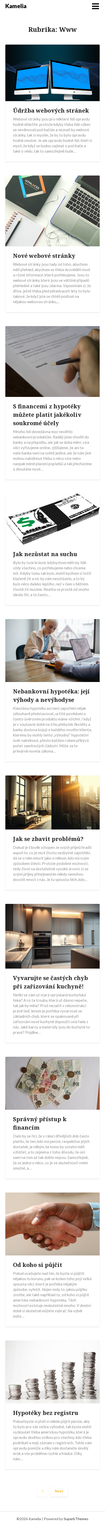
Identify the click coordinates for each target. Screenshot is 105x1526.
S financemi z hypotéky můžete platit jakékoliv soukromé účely (47, 414)
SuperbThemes (76, 1519)
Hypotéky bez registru (45, 1412)
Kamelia (16, 6)
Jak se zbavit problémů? (48, 838)
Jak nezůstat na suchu (45, 554)
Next (59, 1491)
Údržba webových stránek (51, 110)
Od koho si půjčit (37, 1264)
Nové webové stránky (44, 255)
